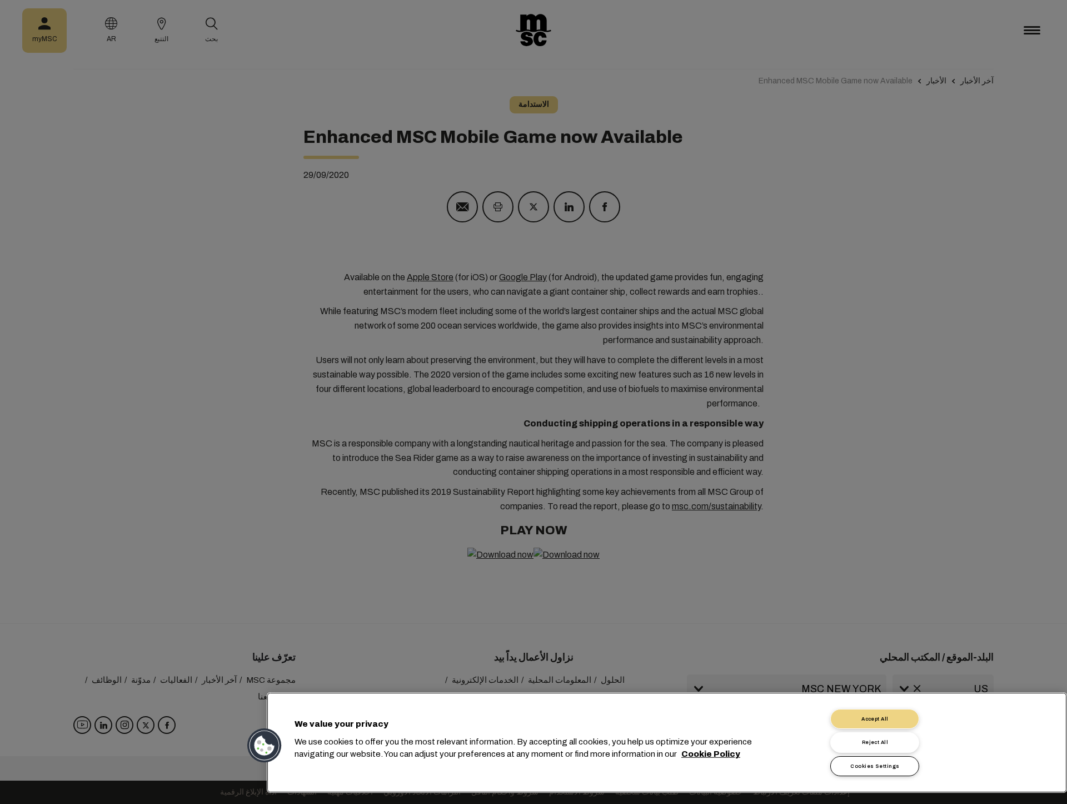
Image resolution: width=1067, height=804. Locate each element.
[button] (265, 745)
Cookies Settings (874, 766)
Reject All (875, 742)
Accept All (875, 719)
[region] (667, 742)
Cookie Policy (710, 754)
